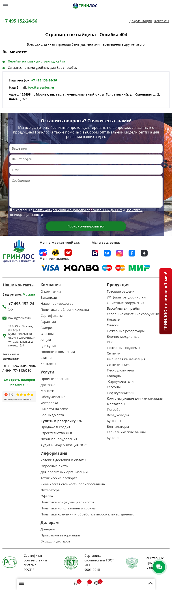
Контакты (161, 21)
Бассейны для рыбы (123, 308)
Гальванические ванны (126, 432)
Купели (113, 438)
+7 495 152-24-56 (20, 21)
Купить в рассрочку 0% (61, 421)
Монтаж (47, 391)
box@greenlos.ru (41, 87)
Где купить (49, 346)
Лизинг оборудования (59, 439)
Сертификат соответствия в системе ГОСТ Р (35, 562)
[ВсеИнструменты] (68, 252)
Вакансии (49, 297)
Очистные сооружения (125, 303)
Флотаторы (116, 404)
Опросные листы (55, 466)
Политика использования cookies (68, 508)
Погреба (113, 409)
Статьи (46, 358)
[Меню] (5, 6)
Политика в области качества (65, 309)
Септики (113, 353)
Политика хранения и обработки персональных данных (87, 514)
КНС (110, 342)
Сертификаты (52, 315)
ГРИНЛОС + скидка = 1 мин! (165, 301)
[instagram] (119, 252)
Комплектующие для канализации (135, 398)
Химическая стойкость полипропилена (73, 484)
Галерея (47, 327)
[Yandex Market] (55, 252)
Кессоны (114, 387)
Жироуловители (120, 381)
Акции (46, 340)
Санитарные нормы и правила (154, 562)
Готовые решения (121, 291)
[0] (75, 583)
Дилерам (48, 529)
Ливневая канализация (126, 359)
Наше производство (57, 303)
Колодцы (114, 376)
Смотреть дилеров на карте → (19, 381)
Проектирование (55, 379)
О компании (51, 291)
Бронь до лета (52, 415)
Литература (50, 490)
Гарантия (48, 321)
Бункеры (114, 421)
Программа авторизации (61, 535)
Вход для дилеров (55, 541)
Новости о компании (58, 352)
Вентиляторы (118, 426)
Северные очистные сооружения (134, 314)
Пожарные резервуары (126, 331)
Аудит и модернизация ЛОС (64, 445)
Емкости (113, 319)
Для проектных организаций (64, 472)
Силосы (113, 325)
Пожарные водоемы (123, 348)
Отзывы (47, 333)
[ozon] (43, 252)
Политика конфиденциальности (67, 502)
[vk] (107, 252)
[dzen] (144, 252)
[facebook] (132, 252)
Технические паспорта (59, 478)
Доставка (48, 385)
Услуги (47, 372)
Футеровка (49, 403)
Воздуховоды (118, 415)
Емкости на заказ (54, 409)
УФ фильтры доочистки (126, 297)
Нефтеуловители (121, 393)
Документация (140, 21)
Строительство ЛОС (57, 433)
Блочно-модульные (123, 336)
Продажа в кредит (55, 427)
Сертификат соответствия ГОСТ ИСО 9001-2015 (99, 562)
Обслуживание (53, 397)
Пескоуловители (120, 370)
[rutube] (95, 252)
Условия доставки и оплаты (63, 460)
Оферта (47, 496)
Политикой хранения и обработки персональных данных (77, 210)
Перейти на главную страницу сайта (36, 61)
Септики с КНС (118, 365)
